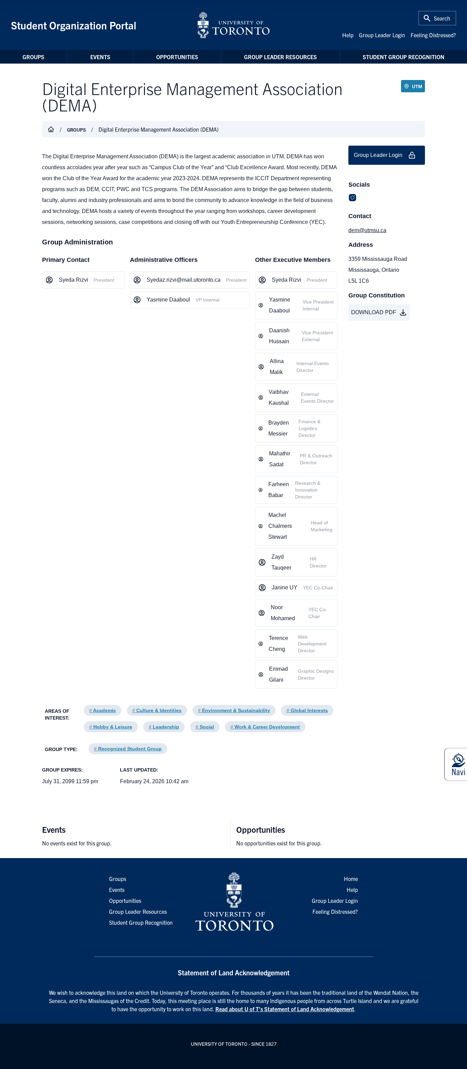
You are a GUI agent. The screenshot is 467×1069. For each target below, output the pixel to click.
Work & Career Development (265, 727)
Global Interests (307, 710)
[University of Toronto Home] (233, 25)
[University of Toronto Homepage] (233, 902)
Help (347, 34)
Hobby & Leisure (110, 727)
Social (205, 727)
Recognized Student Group (128, 748)
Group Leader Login (382, 34)
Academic (102, 710)
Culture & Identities (157, 710)
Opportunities (177, 56)
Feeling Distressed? (433, 34)
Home (351, 878)
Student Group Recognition (403, 56)
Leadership (164, 727)
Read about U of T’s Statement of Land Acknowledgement (284, 1008)
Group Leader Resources (280, 56)
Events (100, 56)
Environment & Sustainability (234, 710)
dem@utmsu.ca (367, 230)
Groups (33, 56)
